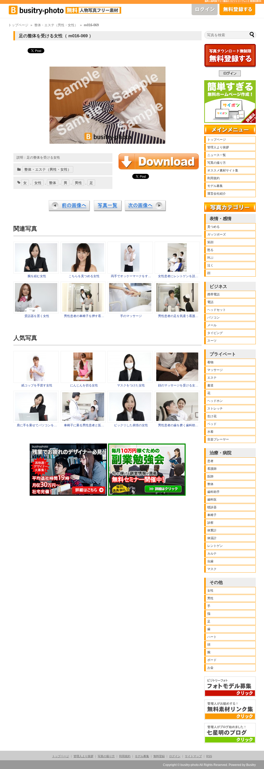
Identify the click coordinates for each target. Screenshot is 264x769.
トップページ (18, 25)
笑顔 (210, 242)
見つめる (213, 227)
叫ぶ (210, 257)
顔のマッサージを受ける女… (178, 385)
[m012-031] (130, 270)
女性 (38, 183)
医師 (210, 476)
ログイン (174, 756)
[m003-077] (83, 270)
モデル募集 (215, 186)
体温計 (212, 538)
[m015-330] (83, 310)
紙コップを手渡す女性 (36, 385)
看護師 (212, 469)
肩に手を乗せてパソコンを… (37, 425)
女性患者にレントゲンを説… (178, 276)
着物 (210, 362)
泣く (210, 265)
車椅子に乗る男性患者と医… (84, 425)
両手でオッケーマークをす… (131, 276)
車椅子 (212, 515)
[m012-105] (36, 270)
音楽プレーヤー (218, 439)
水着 (210, 431)
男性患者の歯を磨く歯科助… (178, 425)
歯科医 (212, 499)
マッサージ (215, 370)
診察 (210, 522)
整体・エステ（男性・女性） (56, 25)
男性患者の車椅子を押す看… (84, 316)
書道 (210, 385)
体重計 (212, 530)
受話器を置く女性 (36, 316)
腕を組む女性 (37, 276)
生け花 (212, 416)
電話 (210, 302)
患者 (210, 461)
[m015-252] (177, 270)
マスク (212, 569)
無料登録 (159, 756)
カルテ (212, 553)
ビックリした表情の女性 (131, 425)
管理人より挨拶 (218, 147)
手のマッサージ (131, 316)
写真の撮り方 (216, 163)
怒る (210, 250)
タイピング (215, 333)
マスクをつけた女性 (131, 385)
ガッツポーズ (216, 234)
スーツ (212, 340)
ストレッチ (215, 408)
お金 (210, 668)
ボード (212, 660)
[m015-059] (130, 310)
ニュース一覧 (216, 155)
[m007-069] (36, 310)
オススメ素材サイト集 (222, 170)
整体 (52, 183)
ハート (212, 637)
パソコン (213, 317)
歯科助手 (213, 492)
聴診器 (212, 507)
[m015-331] (177, 310)
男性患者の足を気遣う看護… (178, 316)
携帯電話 (213, 294)
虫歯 (210, 561)
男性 (78, 183)
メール (212, 325)
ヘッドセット (216, 310)
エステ (212, 377)
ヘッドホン (215, 401)
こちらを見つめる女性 (84, 276)
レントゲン (215, 546)
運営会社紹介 (216, 193)
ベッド (212, 424)
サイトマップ (193, 756)
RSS (209, 756)
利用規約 (213, 178)
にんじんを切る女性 (84, 385)
